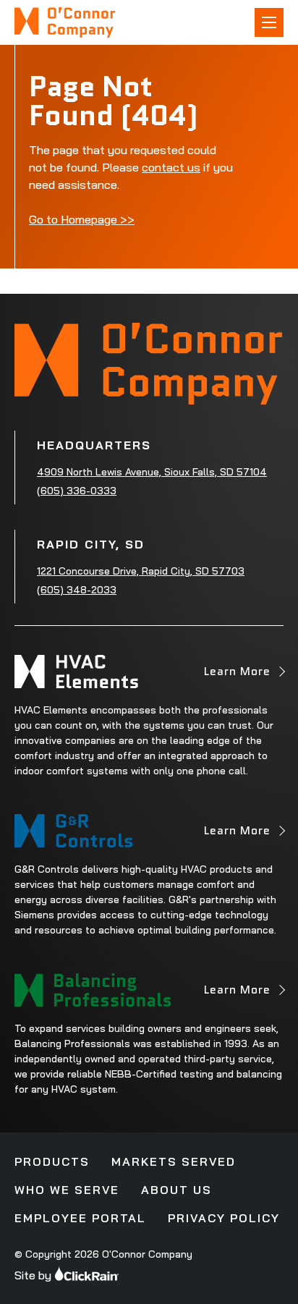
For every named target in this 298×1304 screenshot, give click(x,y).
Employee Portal (80, 1218)
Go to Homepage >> (82, 219)
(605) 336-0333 (76, 490)
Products (52, 1161)
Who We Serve (66, 1189)
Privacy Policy (224, 1218)
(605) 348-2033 (76, 589)
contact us (171, 167)
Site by (32, 1275)
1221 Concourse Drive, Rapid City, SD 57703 (140, 570)
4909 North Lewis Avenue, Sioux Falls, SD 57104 (152, 471)
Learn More (237, 675)
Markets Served (173, 1161)
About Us (176, 1189)
